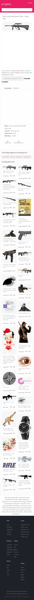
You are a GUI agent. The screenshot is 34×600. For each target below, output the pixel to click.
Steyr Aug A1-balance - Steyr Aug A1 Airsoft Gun (24, 173)
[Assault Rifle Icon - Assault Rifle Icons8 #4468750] (9, 419)
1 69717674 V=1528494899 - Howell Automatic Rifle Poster (24, 221)
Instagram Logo (25, 524)
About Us (7, 596)
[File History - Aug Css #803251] (25, 288)
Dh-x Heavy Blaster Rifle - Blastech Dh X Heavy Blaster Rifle (24, 465)
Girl (15, 547)
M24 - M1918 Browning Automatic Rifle (9, 203)
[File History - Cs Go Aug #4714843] (9, 398)
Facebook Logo (25, 532)
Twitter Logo (24, 527)
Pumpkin (9, 534)
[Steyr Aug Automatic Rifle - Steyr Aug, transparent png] (17, 26)
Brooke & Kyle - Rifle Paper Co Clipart (8, 454)
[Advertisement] (17, 49)
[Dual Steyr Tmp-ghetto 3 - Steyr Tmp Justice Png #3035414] (9, 256)
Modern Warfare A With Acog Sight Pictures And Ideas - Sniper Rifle (9, 240)
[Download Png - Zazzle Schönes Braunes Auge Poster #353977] (9, 281)
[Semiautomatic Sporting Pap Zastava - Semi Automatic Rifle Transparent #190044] (9, 181)
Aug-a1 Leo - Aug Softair (23, 275)
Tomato (9, 532)
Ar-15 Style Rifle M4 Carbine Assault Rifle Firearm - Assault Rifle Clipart (24, 483)
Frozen (16, 544)
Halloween (9, 547)
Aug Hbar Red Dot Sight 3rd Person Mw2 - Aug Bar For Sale (24, 259)
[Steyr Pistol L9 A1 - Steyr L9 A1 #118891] (25, 235)
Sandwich (9, 527)
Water (22, 574)
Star (8, 572)
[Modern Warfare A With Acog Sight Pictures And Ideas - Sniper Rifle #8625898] (9, 233)
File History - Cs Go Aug (8, 402)
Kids (15, 557)
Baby (15, 549)
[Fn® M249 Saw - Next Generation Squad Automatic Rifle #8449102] (9, 215)
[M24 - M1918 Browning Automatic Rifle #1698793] (9, 199)
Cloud (8, 565)
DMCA (19, 596)
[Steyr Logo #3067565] (9, 378)
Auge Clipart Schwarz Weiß (24, 369)
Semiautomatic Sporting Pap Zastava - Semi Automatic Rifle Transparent (9, 187)
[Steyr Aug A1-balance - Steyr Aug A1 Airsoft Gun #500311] (25, 167)
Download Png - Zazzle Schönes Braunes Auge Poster (9, 290)
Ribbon (23, 577)
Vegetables (10, 529)
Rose (22, 572)
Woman (16, 552)
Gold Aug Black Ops (24, 313)
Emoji (22, 567)
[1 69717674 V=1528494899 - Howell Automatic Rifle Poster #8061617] (25, 207)
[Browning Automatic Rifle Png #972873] (25, 185)
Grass (8, 570)
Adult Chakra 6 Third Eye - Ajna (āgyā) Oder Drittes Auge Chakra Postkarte (9, 317)
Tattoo (22, 579)
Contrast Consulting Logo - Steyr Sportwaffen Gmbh (23, 387)
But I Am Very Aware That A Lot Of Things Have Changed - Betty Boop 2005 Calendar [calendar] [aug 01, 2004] (9, 359)
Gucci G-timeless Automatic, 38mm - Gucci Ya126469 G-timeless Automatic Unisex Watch (23, 445)
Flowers (23, 570)
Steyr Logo (6, 387)
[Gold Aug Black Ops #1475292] (25, 307)
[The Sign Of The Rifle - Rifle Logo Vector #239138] (9, 465)
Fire (8, 567)
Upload (30, 3)
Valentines (9, 552)
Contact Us (14, 596)
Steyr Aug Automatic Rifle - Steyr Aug (9, 171)
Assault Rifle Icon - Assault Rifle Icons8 (8, 429)
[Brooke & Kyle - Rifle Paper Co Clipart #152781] (9, 445)
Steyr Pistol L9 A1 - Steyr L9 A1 (23, 242)
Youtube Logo (24, 529)
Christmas (9, 544)
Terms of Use (26, 596)
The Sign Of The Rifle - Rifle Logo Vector (9, 470)
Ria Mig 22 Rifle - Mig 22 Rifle (9, 485)
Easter (8, 554)
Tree (8, 574)
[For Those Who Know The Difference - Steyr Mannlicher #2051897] (25, 332)
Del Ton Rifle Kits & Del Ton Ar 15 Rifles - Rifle (24, 406)
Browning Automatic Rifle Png (24, 189)
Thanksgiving (10, 549)
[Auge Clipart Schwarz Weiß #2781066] (25, 361)
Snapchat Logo (25, 534)
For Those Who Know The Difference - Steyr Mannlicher (24, 346)
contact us (18, 73)
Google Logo (24, 536)
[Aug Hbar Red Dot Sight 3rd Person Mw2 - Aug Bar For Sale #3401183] (25, 253)
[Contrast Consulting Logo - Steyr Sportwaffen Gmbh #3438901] (25, 381)
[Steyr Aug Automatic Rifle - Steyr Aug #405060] (9, 167)
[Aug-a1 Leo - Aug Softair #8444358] (25, 270)
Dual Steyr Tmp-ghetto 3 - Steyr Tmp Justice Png (9, 266)
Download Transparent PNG (12, 78)
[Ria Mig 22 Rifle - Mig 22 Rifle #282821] (9, 481)
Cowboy (16, 554)
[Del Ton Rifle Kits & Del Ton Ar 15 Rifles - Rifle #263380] (25, 400)
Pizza (8, 524)
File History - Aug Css (24, 294)
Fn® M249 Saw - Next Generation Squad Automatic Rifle (9, 221)
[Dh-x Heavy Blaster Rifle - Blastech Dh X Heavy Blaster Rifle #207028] (25, 459)
